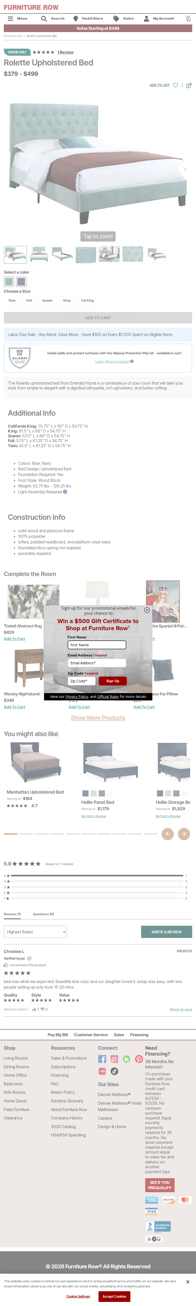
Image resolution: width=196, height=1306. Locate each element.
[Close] (187, 1281)
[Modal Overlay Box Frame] (98, 653)
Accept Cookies (115, 1296)
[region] (98, 1290)
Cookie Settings (78, 1296)
